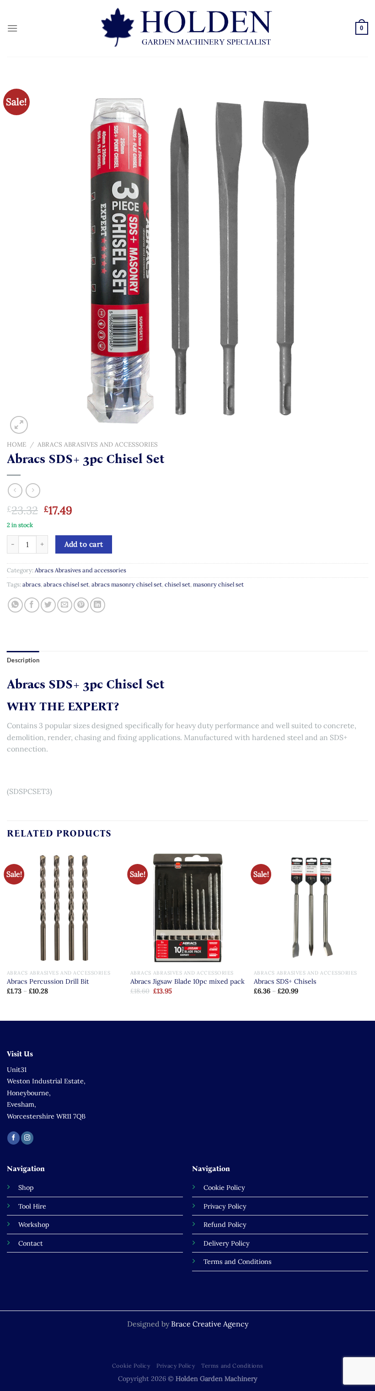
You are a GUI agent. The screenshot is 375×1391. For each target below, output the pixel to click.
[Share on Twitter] (48, 605)
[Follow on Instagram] (27, 1137)
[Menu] (12, 28)
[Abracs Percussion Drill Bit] (64, 907)
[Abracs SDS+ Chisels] (311, 907)
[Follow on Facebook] (13, 1137)
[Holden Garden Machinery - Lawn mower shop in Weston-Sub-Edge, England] (187, 28)
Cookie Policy (131, 1365)
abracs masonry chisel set (126, 584)
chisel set (177, 584)
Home (16, 444)
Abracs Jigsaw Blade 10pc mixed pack (187, 981)
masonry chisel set (218, 584)
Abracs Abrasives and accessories (98, 444)
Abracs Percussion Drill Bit (48, 981)
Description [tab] (23, 660)
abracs (31, 584)
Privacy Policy (175, 1365)
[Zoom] (19, 425)
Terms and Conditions (232, 1365)
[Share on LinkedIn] (97, 605)
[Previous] (7, 934)
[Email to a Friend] (64, 605)
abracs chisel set (66, 584)
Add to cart (83, 544)
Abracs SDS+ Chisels (285, 981)
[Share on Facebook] (31, 605)
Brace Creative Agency (209, 1323)
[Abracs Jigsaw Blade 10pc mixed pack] (187, 907)
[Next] (368, 934)
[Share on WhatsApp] (15, 605)
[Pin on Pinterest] (81, 605)
